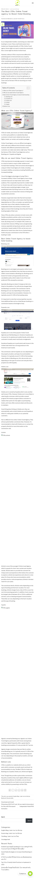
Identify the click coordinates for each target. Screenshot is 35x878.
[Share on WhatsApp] (9, 790)
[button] (33, 3)
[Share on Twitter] (16, 790)
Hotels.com (9, 100)
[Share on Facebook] (12, 790)
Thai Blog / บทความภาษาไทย (10, 836)
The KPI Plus (21, 18)
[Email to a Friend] (19, 790)
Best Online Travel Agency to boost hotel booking (16, 94)
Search (3, 817)
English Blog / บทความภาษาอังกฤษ (10, 9)
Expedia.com (9, 98)
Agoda (7, 104)
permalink (10, 798)
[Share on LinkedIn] (25, 790)
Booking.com (9, 96)
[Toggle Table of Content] (27, 88)
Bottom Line (6, 106)
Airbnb (7, 102)
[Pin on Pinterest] (22, 790)
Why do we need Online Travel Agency (13, 92)
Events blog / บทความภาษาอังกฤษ (11, 833)
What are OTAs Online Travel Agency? (13, 90)
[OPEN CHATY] (30, 873)
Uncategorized (5, 839)
